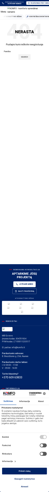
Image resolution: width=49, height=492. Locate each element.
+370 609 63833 (26, 284)
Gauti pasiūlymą (26, 291)
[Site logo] (26, 10)
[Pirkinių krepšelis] (47, 10)
